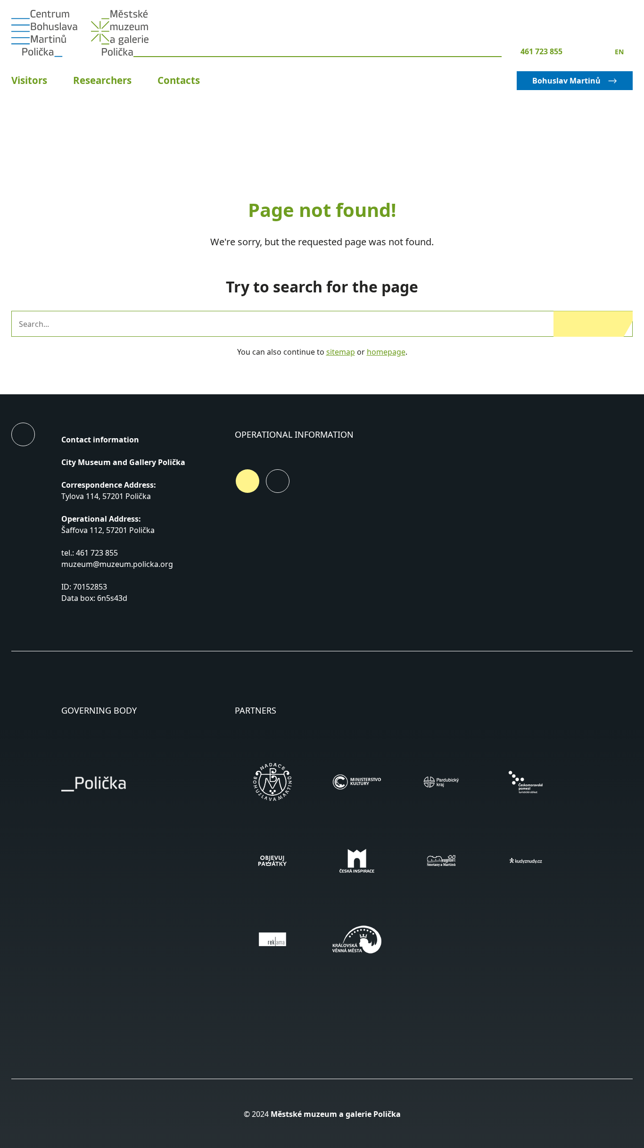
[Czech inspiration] (356, 860)
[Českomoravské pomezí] (525, 781)
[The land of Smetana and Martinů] (441, 860)
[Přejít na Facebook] (247, 481)
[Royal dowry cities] (356, 939)
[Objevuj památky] (272, 860)
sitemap (340, 352)
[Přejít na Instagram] (277, 481)
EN (619, 51)
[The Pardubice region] (441, 781)
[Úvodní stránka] (44, 33)
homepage (386, 352)
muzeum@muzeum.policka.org (117, 564)
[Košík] (582, 51)
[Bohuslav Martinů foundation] (272, 781)
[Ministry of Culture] (356, 781)
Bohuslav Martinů (566, 80)
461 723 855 (541, 51)
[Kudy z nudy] (525, 860)
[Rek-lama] (272, 939)
